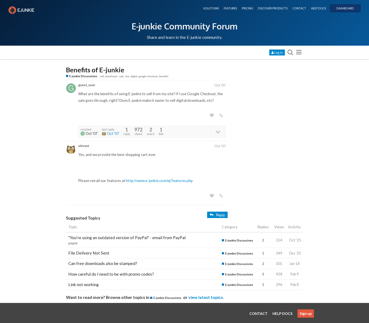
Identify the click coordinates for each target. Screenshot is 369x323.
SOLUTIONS (211, 8)
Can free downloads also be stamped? (102, 263)
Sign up (306, 313)
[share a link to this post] (221, 115)
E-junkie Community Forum (184, 26)
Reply (220, 214)
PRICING (247, 8)
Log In (278, 52)
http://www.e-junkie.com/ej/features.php (159, 180)
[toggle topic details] (218, 131)
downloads (111, 76)
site (127, 76)
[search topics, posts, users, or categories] (290, 52)
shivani (83, 146)
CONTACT (299, 8)
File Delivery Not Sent (88, 252)
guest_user (86, 85)
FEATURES (230, 8)
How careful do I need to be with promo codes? (111, 274)
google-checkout (148, 76)
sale (121, 76)
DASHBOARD (345, 8)
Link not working (83, 284)
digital (133, 76)
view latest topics (205, 297)
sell (102, 76)
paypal (72, 243)
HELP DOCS (318, 8)
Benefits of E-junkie (95, 70)
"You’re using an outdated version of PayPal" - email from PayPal (127, 237)
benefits (163, 76)
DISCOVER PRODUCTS (273, 8)
